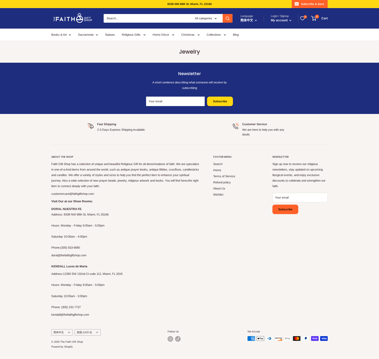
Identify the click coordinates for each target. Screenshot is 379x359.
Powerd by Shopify (62, 346)
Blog (236, 34)
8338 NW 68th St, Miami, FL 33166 (189, 4)
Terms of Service (224, 176)
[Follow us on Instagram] (170, 339)
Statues (110, 34)
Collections (214, 34)
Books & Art (59, 34)
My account (279, 20)
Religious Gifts (131, 34)
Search (217, 164)
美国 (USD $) (84, 332)
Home (217, 170)
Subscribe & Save (312, 4)
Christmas (188, 34)
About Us (219, 188)
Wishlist (218, 194)
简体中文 (58, 332)
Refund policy (222, 182)
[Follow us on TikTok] (178, 339)
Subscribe (220, 101)
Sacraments (86, 34)
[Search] (228, 18)
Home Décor (161, 34)
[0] (302, 18)
